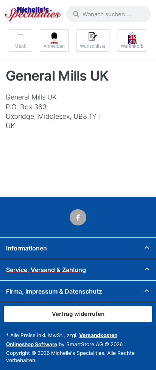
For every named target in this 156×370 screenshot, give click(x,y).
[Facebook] (78, 217)
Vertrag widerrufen (78, 313)
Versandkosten (98, 335)
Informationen (26, 248)
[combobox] (108, 14)
